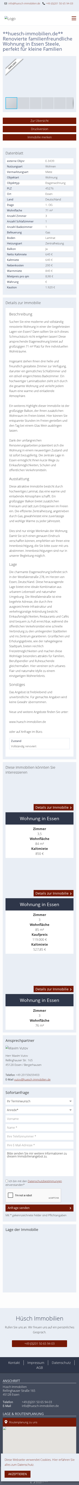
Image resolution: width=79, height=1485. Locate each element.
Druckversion (39, 129)
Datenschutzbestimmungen (45, 1181)
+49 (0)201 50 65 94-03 (59, 3)
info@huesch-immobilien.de (23, 3)
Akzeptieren (17, 1474)
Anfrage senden (19, 1208)
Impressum (35, 1362)
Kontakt (14, 1362)
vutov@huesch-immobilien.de (32, 1079)
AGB (39, 1367)
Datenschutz (61, 1362)
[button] (70, 62)
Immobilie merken (40, 137)
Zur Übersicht (39, 121)
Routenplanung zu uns (23, 1422)
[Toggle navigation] (72, 18)
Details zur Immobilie (52, 807)
